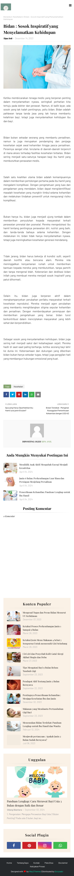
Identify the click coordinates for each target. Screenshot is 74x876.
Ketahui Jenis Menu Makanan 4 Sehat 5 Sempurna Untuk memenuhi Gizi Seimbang (45, 642)
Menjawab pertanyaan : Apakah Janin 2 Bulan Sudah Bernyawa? (42, 738)
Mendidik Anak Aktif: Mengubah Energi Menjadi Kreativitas (43, 466)
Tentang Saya (22, 863)
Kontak (36, 863)
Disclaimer (63, 863)
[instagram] (45, 845)
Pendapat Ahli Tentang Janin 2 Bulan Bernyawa (41, 683)
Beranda (7, 16)
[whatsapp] (60, 845)
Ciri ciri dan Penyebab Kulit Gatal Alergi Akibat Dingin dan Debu (43, 655)
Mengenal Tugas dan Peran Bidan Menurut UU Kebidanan (44, 614)
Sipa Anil (8, 38)
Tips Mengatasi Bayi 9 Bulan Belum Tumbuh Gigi (40, 669)
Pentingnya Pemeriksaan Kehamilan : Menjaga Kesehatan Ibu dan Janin (42, 697)
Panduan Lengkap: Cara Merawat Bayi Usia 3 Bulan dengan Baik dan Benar (34, 803)
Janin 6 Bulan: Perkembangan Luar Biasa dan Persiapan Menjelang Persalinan (41, 480)
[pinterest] (29, 845)
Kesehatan (17, 16)
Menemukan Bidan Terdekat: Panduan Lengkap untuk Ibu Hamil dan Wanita (42, 724)
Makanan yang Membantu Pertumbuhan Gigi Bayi (43, 710)
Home (9, 863)
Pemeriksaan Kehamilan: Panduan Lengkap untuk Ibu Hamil (44, 494)
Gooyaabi (59, 871)
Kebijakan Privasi (37, 866)
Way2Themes (35, 871)
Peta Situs (49, 863)
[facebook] (14, 845)
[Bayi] (37, 782)
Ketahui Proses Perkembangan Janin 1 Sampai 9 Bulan (42, 628)
